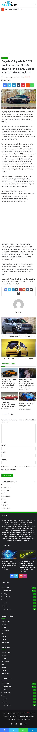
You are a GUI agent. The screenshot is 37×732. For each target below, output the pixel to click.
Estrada (5, 505)
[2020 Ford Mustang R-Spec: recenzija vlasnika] (27, 396)
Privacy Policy (7, 487)
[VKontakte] (27, 289)
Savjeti (5, 502)
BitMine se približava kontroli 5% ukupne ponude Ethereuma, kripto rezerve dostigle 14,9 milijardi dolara (28, 565)
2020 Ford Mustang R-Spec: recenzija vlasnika (27, 405)
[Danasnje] (9, 3)
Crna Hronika (7, 508)
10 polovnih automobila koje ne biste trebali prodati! (8, 404)
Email (3, 452)
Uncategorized (7, 590)
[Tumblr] (16, 289)
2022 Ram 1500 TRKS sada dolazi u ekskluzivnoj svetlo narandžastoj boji (8, 382)
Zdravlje (5, 493)
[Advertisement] (18, 32)
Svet (4, 499)
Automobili (10, 54)
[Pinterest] (20, 289)
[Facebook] (5, 289)
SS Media (31, 713)
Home (4, 54)
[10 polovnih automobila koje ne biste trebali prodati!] (9, 396)
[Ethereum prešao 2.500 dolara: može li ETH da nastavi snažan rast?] (9, 554)
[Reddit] (23, 289)
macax (5, 77)
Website (3, 459)
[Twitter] (9, 289)
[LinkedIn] (13, 289)
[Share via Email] (31, 289)
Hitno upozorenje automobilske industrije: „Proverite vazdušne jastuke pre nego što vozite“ (26, 383)
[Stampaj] (18, 293)
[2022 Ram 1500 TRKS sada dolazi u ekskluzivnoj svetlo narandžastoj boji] (9, 373)
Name (3, 445)
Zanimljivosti (6, 496)
